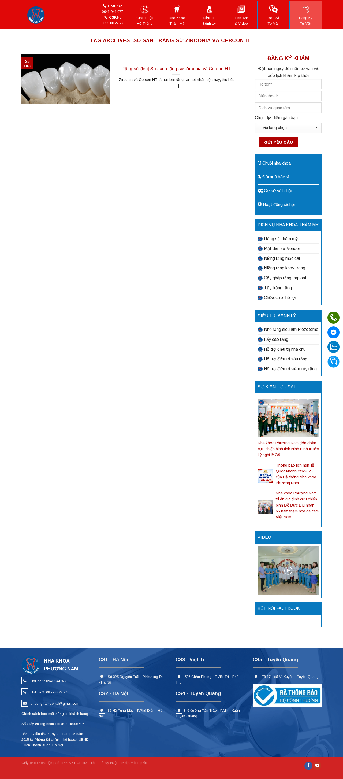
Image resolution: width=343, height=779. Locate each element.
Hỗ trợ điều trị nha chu (284, 349)
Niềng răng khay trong (284, 268)
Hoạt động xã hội (279, 204)
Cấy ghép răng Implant (285, 278)
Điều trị (209, 20)
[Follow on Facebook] (308, 766)
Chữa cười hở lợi (280, 297)
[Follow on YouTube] (317, 766)
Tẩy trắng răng (278, 288)
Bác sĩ (273, 20)
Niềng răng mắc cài (282, 258)
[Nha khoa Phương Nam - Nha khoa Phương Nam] (37, 14)
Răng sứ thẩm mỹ (281, 239)
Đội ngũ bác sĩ (275, 177)
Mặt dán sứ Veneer (282, 248)
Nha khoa (177, 20)
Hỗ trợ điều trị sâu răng (285, 359)
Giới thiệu (145, 20)
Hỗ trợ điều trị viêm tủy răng (290, 369)
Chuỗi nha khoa (276, 163)
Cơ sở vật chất (278, 191)
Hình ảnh (241, 20)
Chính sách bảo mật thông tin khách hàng (54, 714)
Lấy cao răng (276, 339)
